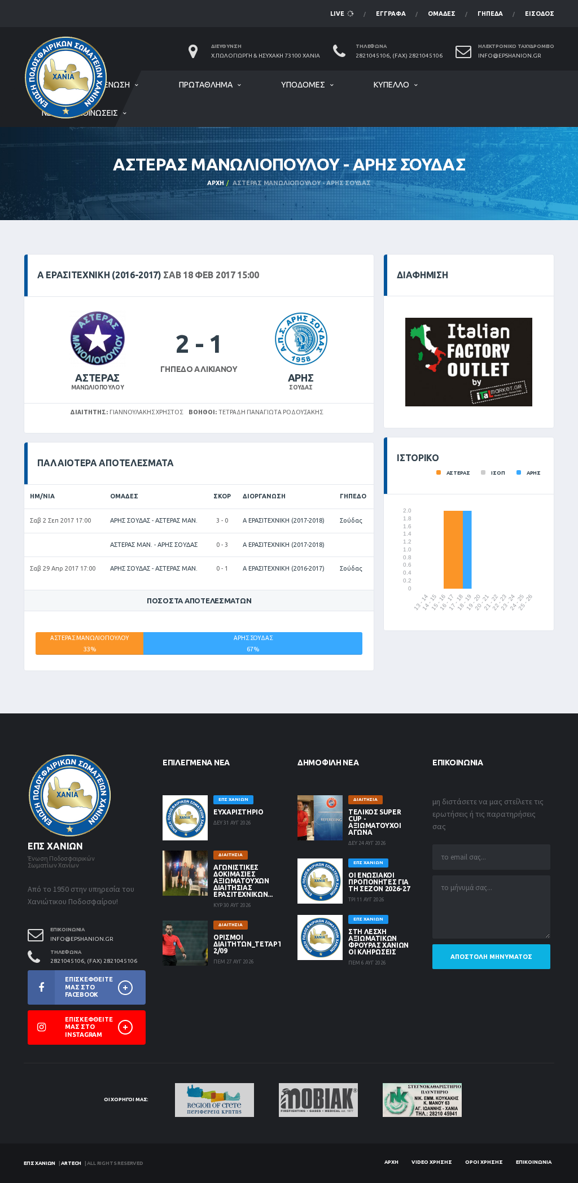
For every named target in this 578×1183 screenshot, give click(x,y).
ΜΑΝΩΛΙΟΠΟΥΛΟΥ (97, 387)
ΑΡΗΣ (301, 377)
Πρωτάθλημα (206, 84)
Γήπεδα (490, 13)
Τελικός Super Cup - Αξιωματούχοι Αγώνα (374, 822)
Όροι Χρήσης (484, 1162)
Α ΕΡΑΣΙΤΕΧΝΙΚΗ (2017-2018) (284, 520)
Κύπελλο (391, 84)
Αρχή (215, 182)
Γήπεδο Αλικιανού (199, 369)
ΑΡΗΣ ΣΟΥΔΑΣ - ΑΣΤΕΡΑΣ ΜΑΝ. (154, 520)
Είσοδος (539, 13)
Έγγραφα (391, 13)
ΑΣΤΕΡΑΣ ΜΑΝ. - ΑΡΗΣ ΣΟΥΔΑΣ (154, 544)
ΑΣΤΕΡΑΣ (97, 377)
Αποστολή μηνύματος (491, 956)
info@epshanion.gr (509, 55)
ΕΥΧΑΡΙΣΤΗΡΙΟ (238, 812)
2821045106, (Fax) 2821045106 (399, 55)
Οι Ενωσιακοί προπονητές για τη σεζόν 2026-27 (379, 881)
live (338, 13)
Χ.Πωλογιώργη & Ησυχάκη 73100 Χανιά (265, 55)
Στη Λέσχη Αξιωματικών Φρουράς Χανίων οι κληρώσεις (378, 942)
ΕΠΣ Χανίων (39, 1163)
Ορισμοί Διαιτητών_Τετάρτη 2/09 (250, 944)
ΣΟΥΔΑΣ (301, 387)
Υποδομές (303, 84)
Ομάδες (442, 13)
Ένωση (117, 84)
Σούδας (351, 520)
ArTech (71, 1163)
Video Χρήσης (431, 1162)
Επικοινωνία (533, 1162)
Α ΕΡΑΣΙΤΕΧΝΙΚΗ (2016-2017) (284, 568)
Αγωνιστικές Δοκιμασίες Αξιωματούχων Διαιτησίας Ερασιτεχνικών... (242, 881)
